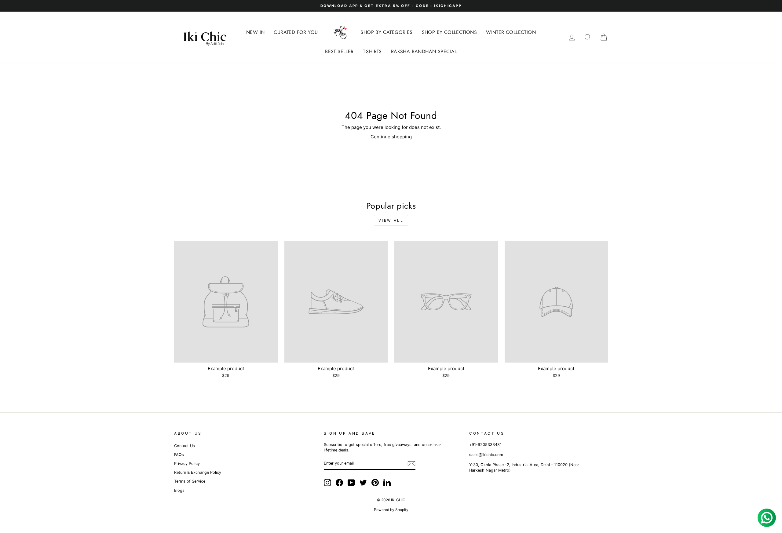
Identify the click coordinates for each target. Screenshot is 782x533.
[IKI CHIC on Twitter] (363, 482)
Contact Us (184, 446)
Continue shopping (391, 137)
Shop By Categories (386, 32)
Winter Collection (511, 32)
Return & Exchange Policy (197, 472)
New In (255, 32)
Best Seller (339, 51)
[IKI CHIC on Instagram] (327, 482)
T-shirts (372, 51)
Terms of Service (189, 481)
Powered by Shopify (391, 509)
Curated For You (296, 32)
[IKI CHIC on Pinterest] (375, 482)
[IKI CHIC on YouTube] (351, 482)
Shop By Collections (449, 32)
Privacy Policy (187, 463)
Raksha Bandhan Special (424, 51)
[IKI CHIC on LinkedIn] (387, 482)
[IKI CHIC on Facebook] (339, 482)
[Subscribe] (411, 463)
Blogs (179, 490)
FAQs (179, 454)
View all (391, 220)
